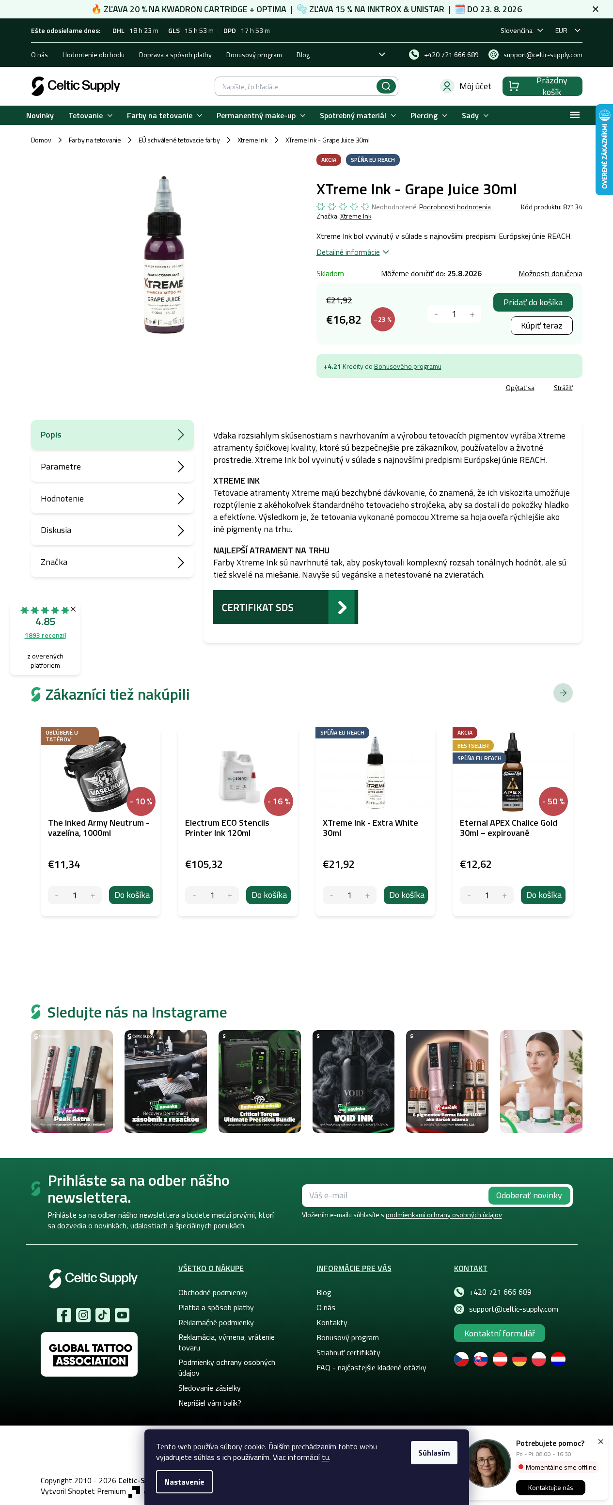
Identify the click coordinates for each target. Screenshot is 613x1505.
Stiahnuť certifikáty (348, 1352)
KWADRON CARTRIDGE (205, 9)
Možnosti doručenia (550, 273)
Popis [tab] (51, 434)
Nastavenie (184, 1482)
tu (325, 1457)
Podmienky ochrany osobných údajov (226, 1367)
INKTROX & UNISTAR (405, 9)
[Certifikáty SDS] (286, 605)
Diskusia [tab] (56, 529)
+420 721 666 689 (500, 1291)
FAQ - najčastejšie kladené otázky (371, 1367)
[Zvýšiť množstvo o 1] (472, 314)
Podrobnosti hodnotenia (455, 207)
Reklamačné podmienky (216, 1322)
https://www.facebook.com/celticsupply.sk (64, 1315)
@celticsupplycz (102, 1315)
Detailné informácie (348, 252)
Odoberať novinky (529, 1195)
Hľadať (386, 86)
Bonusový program (254, 54)
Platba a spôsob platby (216, 1307)
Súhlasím (434, 1452)
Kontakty (331, 1322)
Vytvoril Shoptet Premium (83, 1491)
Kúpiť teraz (542, 325)
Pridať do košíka (533, 302)
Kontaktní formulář (499, 1333)
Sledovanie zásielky (209, 1387)
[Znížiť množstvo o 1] (436, 314)
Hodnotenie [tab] (62, 498)
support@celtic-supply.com (513, 1308)
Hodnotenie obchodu (94, 54)
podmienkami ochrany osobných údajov (444, 1214)
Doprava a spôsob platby (175, 54)
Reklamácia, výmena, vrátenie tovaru (226, 1342)
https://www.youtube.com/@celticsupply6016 (122, 1315)
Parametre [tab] (61, 466)
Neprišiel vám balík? (209, 1402)
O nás (39, 54)
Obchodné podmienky (213, 1292)
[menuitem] (40, 115)
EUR (561, 30)
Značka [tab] (54, 561)
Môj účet (475, 86)
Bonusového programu (407, 366)
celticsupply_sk (83, 1315)
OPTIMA (271, 9)
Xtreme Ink (356, 216)
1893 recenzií (45, 635)
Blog (303, 54)
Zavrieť (387, 389)
